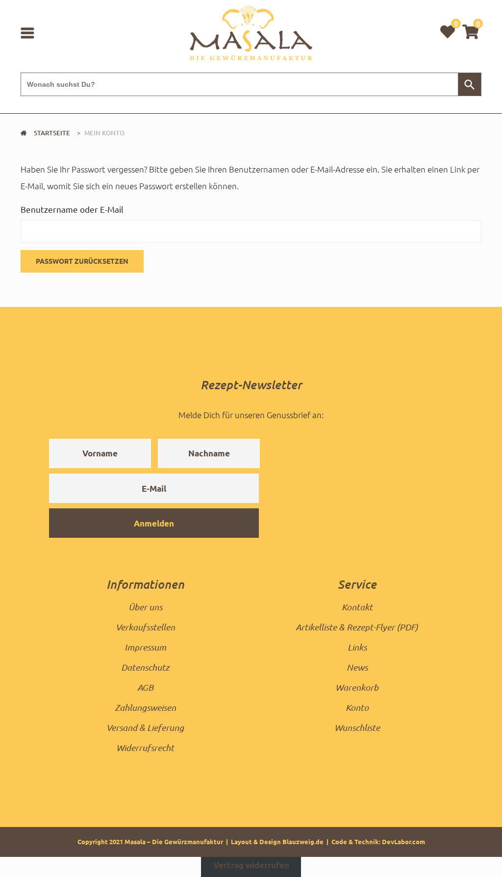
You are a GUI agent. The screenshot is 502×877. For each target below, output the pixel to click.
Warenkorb (356, 687)
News (357, 667)
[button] (470, 31)
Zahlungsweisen (145, 707)
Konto (357, 707)
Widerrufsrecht (145, 747)
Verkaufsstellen (145, 627)
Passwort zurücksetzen (82, 260)
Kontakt (357, 606)
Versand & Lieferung (145, 727)
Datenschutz (145, 667)
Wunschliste (357, 727)
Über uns (145, 606)
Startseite (52, 132)
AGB (145, 687)
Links (357, 647)
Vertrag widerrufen (251, 865)
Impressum (145, 647)
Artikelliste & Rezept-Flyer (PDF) (357, 627)
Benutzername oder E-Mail (72, 209)
